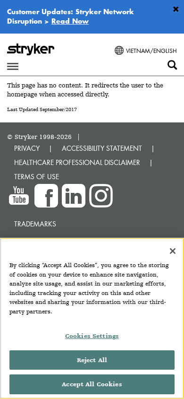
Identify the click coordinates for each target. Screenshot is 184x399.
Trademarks (35, 223)
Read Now (70, 21)
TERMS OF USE (36, 176)
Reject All (92, 360)
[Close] (172, 251)
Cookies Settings (92, 335)
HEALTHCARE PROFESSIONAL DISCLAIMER (77, 162)
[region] (92, 318)
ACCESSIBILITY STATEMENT (102, 148)
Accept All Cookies (92, 384)
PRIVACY (27, 148)
